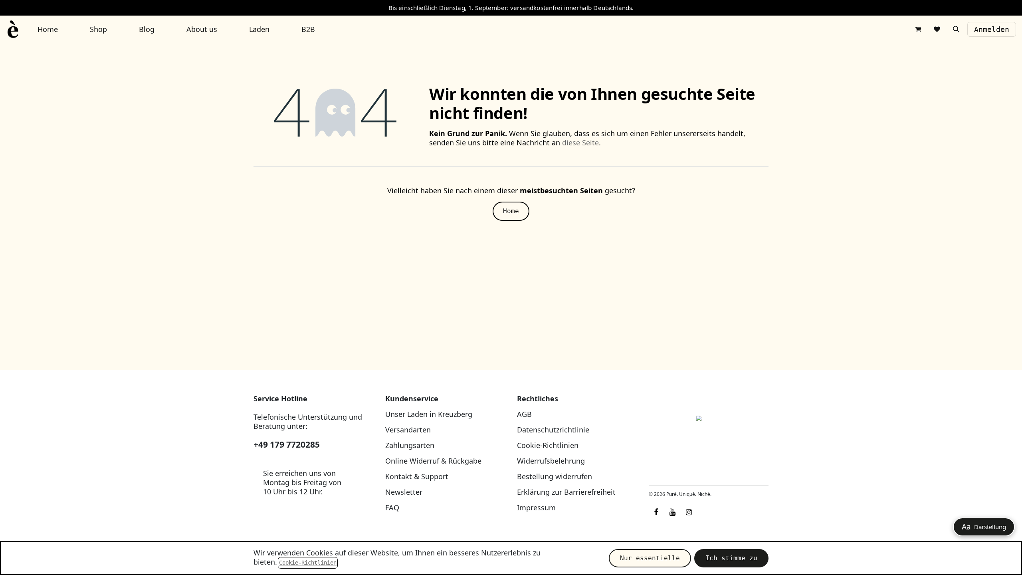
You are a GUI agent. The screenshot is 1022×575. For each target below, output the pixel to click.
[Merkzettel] (937, 29)
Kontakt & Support (416, 476)
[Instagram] (688, 512)
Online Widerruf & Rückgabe (433, 461)
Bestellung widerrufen (554, 476)
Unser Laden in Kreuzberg (428, 414)
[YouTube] (672, 512)
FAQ (392, 507)
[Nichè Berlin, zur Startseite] (708, 436)
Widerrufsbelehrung (551, 461)
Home (511, 211)
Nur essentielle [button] (650, 558)
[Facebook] (656, 512)
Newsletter (403, 492)
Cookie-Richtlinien (547, 445)
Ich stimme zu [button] (731, 558)
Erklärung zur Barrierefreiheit (566, 492)
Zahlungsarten (409, 445)
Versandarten (408, 429)
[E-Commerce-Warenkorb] (918, 29)
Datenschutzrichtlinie (553, 429)
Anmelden (991, 29)
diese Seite (580, 142)
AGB (524, 414)
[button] (956, 29)
